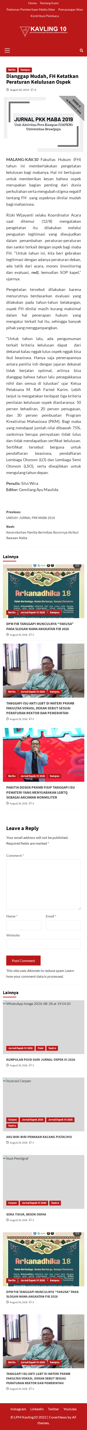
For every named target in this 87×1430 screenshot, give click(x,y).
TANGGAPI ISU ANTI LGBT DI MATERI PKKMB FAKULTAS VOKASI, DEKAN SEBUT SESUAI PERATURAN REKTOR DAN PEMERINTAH (40, 708)
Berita (11, 70)
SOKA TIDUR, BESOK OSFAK (26, 1214)
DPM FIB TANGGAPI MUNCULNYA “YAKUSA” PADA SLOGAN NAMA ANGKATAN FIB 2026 (40, 626)
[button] (7, 49)
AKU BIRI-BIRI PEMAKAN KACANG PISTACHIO (39, 1137)
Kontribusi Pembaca (45, 16)
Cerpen (12, 1120)
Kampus (25, 70)
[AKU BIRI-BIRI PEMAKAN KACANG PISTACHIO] (43, 1104)
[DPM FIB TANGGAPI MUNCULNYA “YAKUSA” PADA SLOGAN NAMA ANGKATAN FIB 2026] (43, 591)
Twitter (53, 1409)
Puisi (40, 1048)
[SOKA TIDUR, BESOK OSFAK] (43, 1182)
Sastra (52, 1048)
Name (12, 916)
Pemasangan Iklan (70, 9)
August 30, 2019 (19, 89)
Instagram (18, 1409)
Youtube (70, 1409)
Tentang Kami (49, 3)
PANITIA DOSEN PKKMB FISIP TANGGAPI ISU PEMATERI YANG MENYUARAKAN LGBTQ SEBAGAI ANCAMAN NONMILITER (40, 792)
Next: (42, 532)
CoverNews (58, 1417)
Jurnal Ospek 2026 (32, 1120)
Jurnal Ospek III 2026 (33, 612)
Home (32, 3)
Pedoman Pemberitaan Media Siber (30, 9)
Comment (15, 855)
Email (51, 916)
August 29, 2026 (18, 635)
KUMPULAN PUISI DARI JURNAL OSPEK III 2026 (40, 1059)
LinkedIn (37, 1409)
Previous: (30, 515)
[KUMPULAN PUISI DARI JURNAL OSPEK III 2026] (43, 1027)
